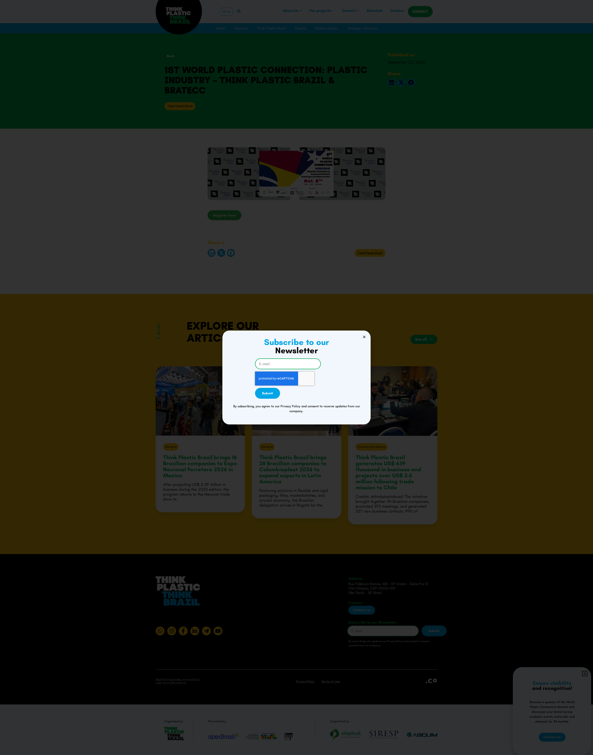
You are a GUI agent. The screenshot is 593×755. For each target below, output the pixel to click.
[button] (364, 337)
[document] (296, 377)
